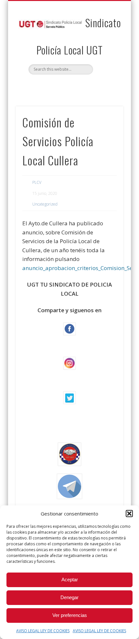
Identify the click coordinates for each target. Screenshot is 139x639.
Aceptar (69, 579)
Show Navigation (107, 58)
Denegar (69, 597)
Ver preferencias (69, 615)
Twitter (75, 85)
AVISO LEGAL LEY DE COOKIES (43, 630)
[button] (129, 513)
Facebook (62, 85)
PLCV (36, 182)
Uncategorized (45, 204)
